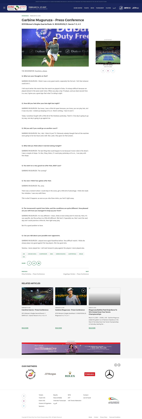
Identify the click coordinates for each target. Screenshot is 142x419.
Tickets (86, 8)
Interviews (25, 15)
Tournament (100, 8)
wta (24, 256)
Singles (81, 254)
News (92, 8)
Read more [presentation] (25, 328)
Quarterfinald (72, 254)
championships (43, 254)
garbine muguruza (60, 254)
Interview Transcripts (59, 400)
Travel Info (42, 398)
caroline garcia (32, 254)
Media (90, 417)
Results (55, 395)
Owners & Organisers (45, 403)
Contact (85, 395)
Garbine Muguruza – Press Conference (70, 310)
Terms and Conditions (114, 417)
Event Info (42, 400)
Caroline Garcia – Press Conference (35, 310)
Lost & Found (87, 398)
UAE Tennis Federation (74, 400)
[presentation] (37, 296)
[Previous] (115, 365)
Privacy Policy (103, 417)
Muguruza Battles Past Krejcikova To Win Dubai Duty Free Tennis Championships (103, 312)
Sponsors (41, 406)
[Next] (119, 365)
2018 (24, 254)
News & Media (57, 398)
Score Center (78, 8)
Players (108, 8)
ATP (69, 398)
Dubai (51, 254)
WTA (69, 395)
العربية (114, 8)
